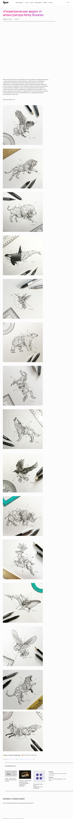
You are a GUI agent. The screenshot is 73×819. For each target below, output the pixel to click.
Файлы (45, 2)
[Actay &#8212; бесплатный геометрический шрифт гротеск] (11, 773)
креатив (26, 759)
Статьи (27, 2)
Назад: (57, 772)
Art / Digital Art (9, 19)
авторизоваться (30, 803)
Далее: (57, 777)
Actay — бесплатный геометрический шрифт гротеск (11, 780)
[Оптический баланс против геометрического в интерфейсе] (39, 776)
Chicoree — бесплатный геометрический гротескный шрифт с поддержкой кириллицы (25, 783)
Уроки (31, 2)
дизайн (23, 759)
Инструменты (38, 2)
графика (20, 759)
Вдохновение (19, 2)
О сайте (50, 2)
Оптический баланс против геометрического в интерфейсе (38, 786)
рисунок (29, 759)
